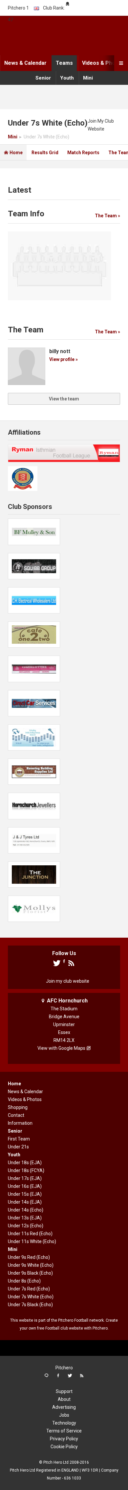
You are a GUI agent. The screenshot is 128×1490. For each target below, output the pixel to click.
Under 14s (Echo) (25, 1210)
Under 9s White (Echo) (30, 1265)
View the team (64, 398)
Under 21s (18, 1146)
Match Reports (83, 152)
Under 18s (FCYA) (26, 1170)
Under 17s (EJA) (25, 1178)
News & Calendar (25, 63)
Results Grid (45, 152)
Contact (16, 1115)
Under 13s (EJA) (25, 1217)
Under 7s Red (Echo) (29, 1288)
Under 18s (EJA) (25, 1162)
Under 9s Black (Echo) (30, 1273)
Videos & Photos (102, 63)
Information (20, 1123)
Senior (43, 78)
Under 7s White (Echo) (30, 1296)
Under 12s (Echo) (25, 1225)
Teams (64, 63)
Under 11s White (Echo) (32, 1241)
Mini (88, 78)
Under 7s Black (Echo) (30, 1304)
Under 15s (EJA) (25, 1194)
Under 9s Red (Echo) (29, 1257)
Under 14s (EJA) (25, 1202)
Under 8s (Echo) (24, 1281)
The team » (107, 215)
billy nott (59, 351)
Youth (67, 78)
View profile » (63, 359)
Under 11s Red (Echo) (30, 1233)
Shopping (18, 1107)
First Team (19, 1139)
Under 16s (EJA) (25, 1186)
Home (13, 152)
